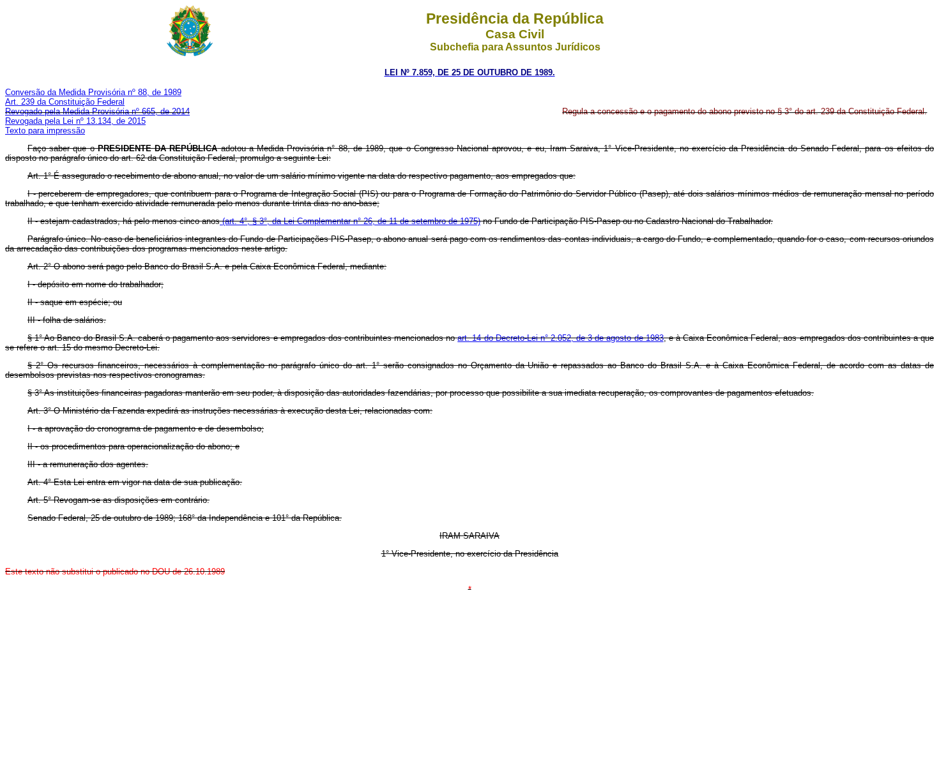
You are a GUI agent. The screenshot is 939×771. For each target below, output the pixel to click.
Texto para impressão (45, 130)
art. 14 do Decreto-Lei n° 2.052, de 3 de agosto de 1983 (560, 338)
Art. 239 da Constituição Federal (65, 102)
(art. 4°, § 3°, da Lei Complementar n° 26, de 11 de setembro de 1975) (350, 221)
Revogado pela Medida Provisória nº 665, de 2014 (97, 111)
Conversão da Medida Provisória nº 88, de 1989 (93, 92)
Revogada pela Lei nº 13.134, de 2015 (75, 121)
